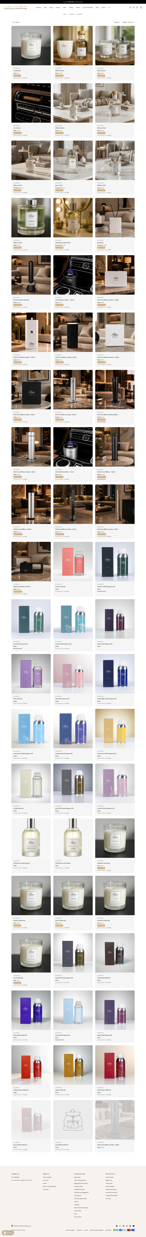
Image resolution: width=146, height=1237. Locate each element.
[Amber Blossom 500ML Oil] (31, 1065)
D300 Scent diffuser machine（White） (108, 357)
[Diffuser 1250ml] (73, 103)
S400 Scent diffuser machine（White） (24, 357)
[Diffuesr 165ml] (115, 160)
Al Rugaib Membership (111, 1195)
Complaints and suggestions (81, 1192)
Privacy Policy (77, 1216)
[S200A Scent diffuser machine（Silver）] (31, 447)
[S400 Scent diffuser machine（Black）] (73, 332)
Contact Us (45, 1180)
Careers (45, 1183)
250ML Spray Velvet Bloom (62, 863)
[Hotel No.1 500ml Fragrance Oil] (115, 561)
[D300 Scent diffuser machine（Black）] (31, 389)
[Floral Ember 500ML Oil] (115, 1065)
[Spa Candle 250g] (31, 953)
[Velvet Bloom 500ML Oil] (31, 1010)
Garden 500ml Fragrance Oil (63, 644)
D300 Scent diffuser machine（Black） (24, 414)
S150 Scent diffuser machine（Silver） (66, 414)
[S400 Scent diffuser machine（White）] (31, 332)
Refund (76, 1201)
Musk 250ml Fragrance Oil (104, 1035)
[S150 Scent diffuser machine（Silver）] (73, 389)
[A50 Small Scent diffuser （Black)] (73, 275)
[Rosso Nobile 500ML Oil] (31, 1119)
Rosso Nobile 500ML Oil (20, 1145)
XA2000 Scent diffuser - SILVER (22, 529)
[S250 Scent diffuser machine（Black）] (73, 504)
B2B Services (109, 1180)
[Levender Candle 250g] (115, 895)
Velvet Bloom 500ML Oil (20, 1035)
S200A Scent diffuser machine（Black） (108, 1145)
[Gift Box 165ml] (115, 45)
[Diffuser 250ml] (31, 160)
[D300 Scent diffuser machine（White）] (115, 332)
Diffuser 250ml (17, 185)
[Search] (130, 7)
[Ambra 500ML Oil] (73, 1065)
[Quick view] (48, 30)
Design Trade (109, 1183)
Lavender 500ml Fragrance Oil (105, 808)
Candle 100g (17, 70)
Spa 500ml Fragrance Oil (20, 644)
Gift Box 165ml (101, 70)
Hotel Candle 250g (60, 920)
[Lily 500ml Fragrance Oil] (73, 673)
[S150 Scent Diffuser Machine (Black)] (115, 389)
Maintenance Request (111, 1189)
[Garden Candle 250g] (31, 895)
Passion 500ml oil (60, 586)
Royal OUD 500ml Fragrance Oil (64, 808)
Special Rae (100, 242)
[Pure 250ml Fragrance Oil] (73, 1010)
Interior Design (109, 1177)
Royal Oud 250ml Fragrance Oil (64, 978)
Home (64, 14)
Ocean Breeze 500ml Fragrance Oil (23, 753)
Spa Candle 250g (18, 978)
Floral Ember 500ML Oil (104, 1090)
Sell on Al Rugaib (110, 1186)
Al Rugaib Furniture (20, 1230)
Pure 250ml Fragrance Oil (62, 1035)
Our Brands (46, 1189)
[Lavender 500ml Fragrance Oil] (115, 783)
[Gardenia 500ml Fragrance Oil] (73, 728)
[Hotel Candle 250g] (73, 895)
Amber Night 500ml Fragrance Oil (106, 698)
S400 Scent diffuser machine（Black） (66, 357)
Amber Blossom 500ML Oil (20, 1090)
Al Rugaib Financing (79, 1189)
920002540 (16, 1177)
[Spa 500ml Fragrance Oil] (31, 619)
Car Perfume (16, 128)
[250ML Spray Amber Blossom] (31, 838)
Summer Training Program (49, 1186)
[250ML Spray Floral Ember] (73, 217)
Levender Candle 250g (103, 920)
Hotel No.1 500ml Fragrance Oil (106, 586)
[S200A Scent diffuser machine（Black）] (115, 1119)
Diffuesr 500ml (17, 242)
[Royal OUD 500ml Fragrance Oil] (73, 783)
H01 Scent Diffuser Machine (21, 300)
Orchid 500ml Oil (18, 808)
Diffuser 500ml (101, 128)
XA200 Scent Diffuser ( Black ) (21, 586)
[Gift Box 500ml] (73, 45)
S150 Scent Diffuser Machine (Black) (107, 414)
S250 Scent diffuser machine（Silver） (108, 529)
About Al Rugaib (47, 1177)
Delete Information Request (81, 1207)
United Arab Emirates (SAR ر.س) (22, 1226)
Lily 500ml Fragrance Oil (62, 698)
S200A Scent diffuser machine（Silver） (24, 472)
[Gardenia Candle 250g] (115, 838)
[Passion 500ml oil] (73, 561)
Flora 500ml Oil (17, 698)
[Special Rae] (115, 217)
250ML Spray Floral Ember (62, 242)
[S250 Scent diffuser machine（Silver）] (115, 504)
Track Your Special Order (80, 1198)
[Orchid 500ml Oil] (31, 783)
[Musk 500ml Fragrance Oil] (115, 619)
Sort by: (125, 22)
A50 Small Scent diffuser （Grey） (65, 472)
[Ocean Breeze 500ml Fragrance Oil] (31, 728)
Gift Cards (108, 1198)
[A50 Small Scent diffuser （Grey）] (73, 447)
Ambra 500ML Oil (60, 1090)
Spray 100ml (59, 185)
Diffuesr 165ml (101, 185)
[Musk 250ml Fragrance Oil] (115, 1010)
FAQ (75, 1213)
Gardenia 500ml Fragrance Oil (63, 753)
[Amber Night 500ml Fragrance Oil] (115, 673)
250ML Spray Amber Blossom (21, 863)
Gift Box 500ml (59, 70)
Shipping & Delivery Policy (81, 1183)
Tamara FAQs (77, 1210)
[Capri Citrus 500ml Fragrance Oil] (115, 728)
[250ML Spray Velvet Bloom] (73, 838)
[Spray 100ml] (73, 160)
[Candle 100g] (31, 45)
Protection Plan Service (111, 1192)
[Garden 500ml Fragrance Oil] (73, 619)
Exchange (76, 1204)
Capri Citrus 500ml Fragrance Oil (106, 753)
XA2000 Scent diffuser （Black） (106, 472)
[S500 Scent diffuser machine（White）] (115, 275)
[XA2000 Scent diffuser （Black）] (115, 447)
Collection (71, 14)
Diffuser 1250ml (59, 128)
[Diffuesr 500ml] (31, 217)
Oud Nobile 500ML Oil (103, 978)
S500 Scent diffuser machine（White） (108, 300)
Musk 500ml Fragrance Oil (104, 644)
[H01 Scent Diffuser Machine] (31, 275)
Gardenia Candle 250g (103, 863)
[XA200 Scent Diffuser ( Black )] (31, 561)
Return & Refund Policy (80, 1180)
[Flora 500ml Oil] (31, 673)
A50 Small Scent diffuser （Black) (64, 300)
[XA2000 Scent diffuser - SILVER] (31, 504)
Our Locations (77, 1195)
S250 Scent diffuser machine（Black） (66, 529)
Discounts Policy (78, 1186)
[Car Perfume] (31, 103)
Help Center (77, 1177)
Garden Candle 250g (19, 920)
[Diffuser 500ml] (115, 103)
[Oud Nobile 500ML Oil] (115, 953)
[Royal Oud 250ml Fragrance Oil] (73, 953)
